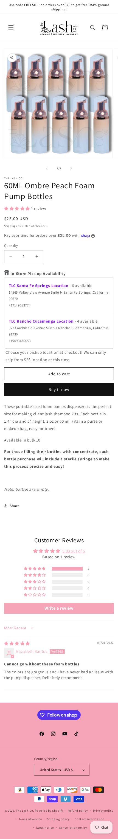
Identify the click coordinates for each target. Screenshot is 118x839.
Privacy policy (103, 810)
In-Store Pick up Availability (38, 273)
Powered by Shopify (49, 810)
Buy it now (59, 389)
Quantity (11, 245)
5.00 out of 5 (73, 551)
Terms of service (30, 819)
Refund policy (78, 810)
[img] (17, 643)
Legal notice (45, 827)
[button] (11, 28)
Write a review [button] (58, 608)
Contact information (89, 819)
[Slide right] (71, 168)
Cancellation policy (73, 827)
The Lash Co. (25, 810)
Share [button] (15, 505)
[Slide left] (47, 168)
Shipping (10, 226)
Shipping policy (58, 819)
